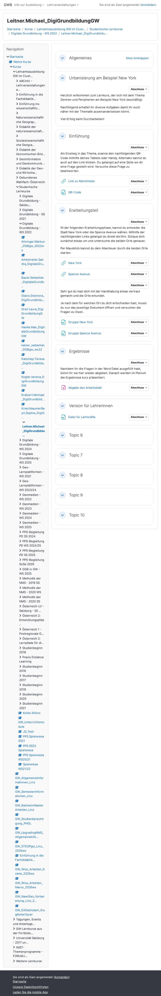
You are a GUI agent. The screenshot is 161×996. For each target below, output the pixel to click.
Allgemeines (80, 58)
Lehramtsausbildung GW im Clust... (61, 29)
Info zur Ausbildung (27, 5)
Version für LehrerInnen (91, 405)
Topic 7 (75, 455)
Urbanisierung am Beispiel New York (102, 78)
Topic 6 (76, 435)
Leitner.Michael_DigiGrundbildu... (84, 33)
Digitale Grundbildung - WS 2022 (34, 33)
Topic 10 (76, 515)
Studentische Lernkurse (106, 29)
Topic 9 (76, 495)
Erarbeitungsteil (83, 210)
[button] (62, 57)
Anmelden (148, 5)
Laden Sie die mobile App (30, 992)
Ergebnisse (79, 351)
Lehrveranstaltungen (61, 5)
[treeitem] (25, 509)
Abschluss (138, 89)
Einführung (79, 136)
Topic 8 (76, 475)
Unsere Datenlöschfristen (30, 987)
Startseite (14, 29)
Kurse (29, 29)
